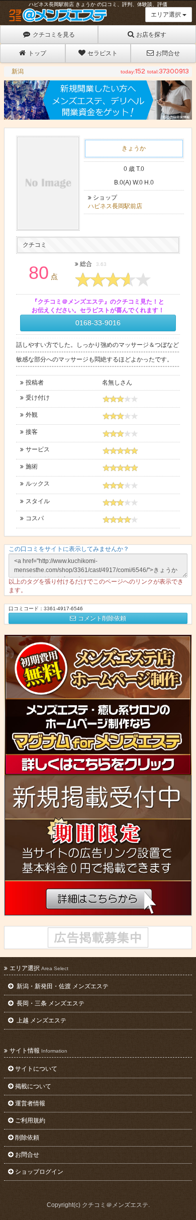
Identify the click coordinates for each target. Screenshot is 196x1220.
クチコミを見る (54, 34)
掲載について (33, 1086)
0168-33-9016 (98, 323)
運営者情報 (30, 1103)
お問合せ (168, 53)
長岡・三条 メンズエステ (49, 1003)
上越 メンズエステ (40, 1020)
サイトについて (36, 1068)
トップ (37, 53)
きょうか (134, 148)
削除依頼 (27, 1137)
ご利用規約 (30, 1120)
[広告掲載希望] (98, 937)
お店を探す (151, 34)
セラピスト (102, 53)
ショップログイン (39, 1171)
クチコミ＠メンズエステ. (116, 1204)
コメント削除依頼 (102, 618)
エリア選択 (166, 14)
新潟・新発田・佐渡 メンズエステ (62, 986)
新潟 (18, 71)
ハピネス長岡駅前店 (115, 206)
